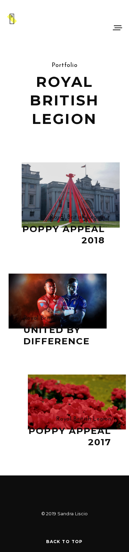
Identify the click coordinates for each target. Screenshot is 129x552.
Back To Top (64, 541)
